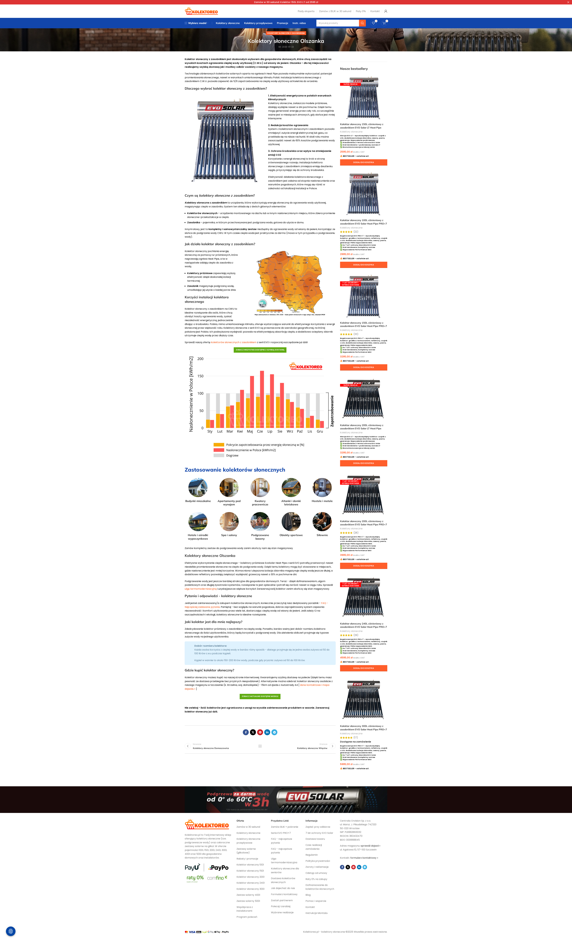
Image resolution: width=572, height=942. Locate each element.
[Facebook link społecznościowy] (246, 732)
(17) (355, 737)
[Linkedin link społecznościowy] (267, 732)
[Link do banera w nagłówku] (281, 2)
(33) (355, 334)
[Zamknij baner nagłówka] (568, 2)
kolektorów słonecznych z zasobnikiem (234, 342)
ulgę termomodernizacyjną (201, 589)
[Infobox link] (198, 490)
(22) (355, 232)
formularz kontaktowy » (364, 858)
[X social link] (253, 732)
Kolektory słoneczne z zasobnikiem (286, 33)
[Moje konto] (386, 11)
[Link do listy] (252, 827)
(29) (355, 635)
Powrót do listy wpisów (260, 746)
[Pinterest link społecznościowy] (260, 732)
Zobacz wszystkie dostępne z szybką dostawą (260, 349)
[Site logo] (201, 11)
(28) (356, 533)
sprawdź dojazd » (370, 845)
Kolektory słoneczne (351, 131)
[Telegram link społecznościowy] (274, 732)
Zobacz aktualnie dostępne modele (260, 696)
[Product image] (363, 97)
